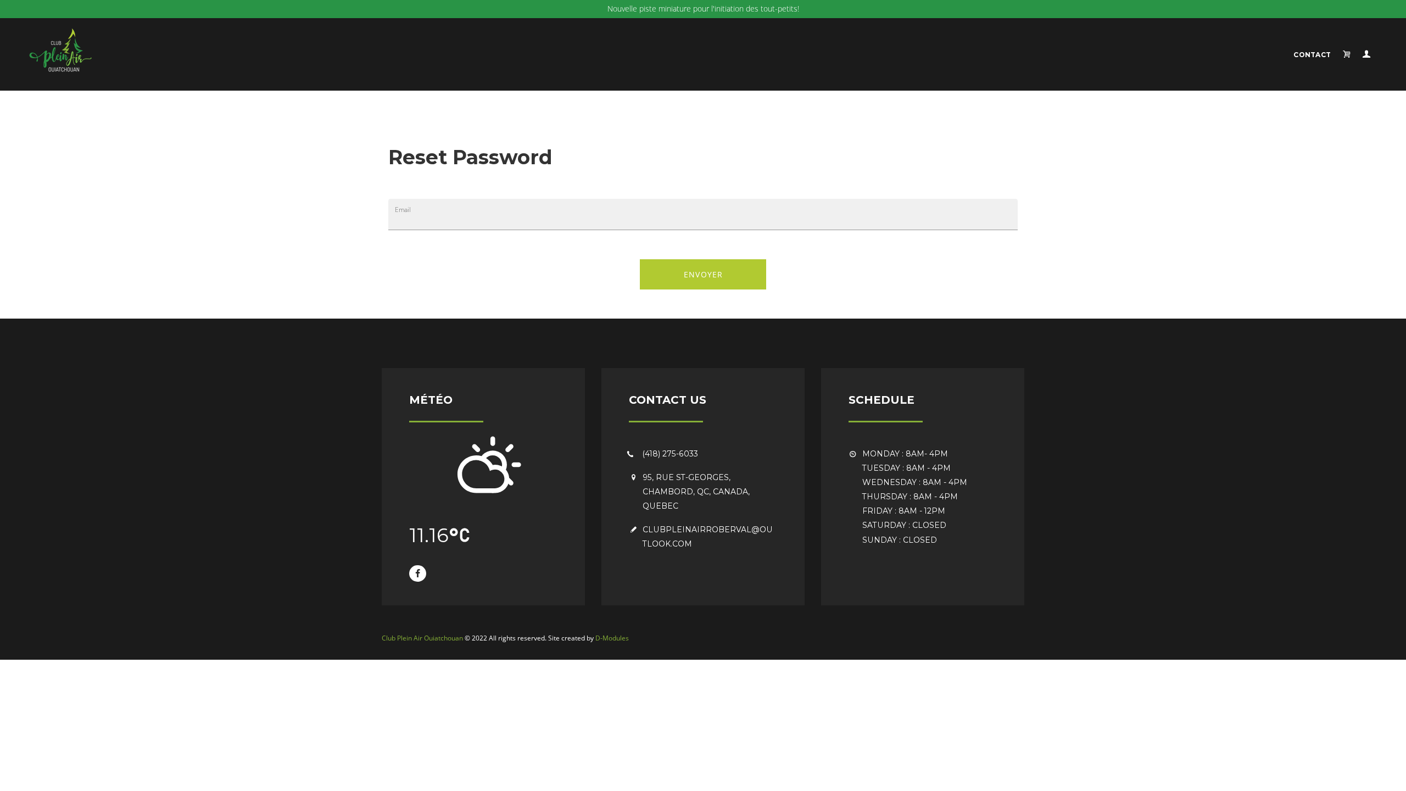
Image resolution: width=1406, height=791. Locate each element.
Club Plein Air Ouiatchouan (422, 638)
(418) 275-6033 (670, 454)
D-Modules (612, 638)
